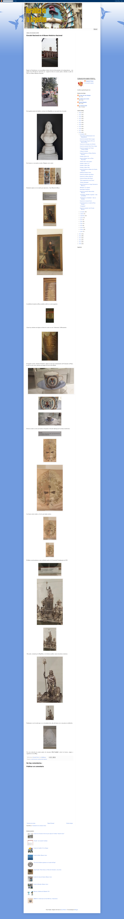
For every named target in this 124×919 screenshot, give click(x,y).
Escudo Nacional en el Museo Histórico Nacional (88, 153)
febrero (81, 229)
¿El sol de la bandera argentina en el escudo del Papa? (45, 862)
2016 (80, 132)
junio (81, 221)
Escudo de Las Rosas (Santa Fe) (86, 176)
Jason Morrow (64, 909)
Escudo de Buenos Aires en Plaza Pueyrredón (86, 159)
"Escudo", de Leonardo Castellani (40, 840)
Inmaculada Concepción (85, 189)
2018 (80, 128)
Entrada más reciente (31, 823)
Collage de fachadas (84, 151)
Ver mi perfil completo (89, 83)
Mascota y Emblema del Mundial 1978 (41, 891)
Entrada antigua (69, 823)
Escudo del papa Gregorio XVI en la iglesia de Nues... (87, 141)
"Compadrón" (83, 206)
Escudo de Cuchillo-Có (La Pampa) (41, 848)
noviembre (82, 211)
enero (81, 231)
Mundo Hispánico (83, 102)
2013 (80, 237)
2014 (80, 235)
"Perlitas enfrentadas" (84, 182)
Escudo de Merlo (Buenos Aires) (40, 855)
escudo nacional (34, 759)
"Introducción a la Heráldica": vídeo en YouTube (88, 198)
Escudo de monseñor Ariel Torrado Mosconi (87, 208)
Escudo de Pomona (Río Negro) (86, 178)
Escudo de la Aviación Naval (86, 201)
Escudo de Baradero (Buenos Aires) (41, 884)
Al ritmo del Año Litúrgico (85, 95)
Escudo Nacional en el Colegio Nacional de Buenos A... (89, 185)
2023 (80, 118)
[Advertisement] (49, 810)
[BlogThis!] (51, 757)
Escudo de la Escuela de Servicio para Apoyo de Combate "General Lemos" (49, 833)
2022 (80, 120)
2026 (80, 112)
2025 (80, 114)
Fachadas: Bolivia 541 (84, 156)
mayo (81, 223)
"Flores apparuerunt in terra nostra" (87, 180)
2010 (80, 243)
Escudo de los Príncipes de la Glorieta (87, 144)
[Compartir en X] (52, 757)
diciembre (82, 134)
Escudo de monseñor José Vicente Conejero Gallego (87, 148)
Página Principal (51, 823)
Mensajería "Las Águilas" (85, 187)
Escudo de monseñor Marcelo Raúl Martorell (87, 192)
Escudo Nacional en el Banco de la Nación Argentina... (88, 170)
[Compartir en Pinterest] (55, 757)
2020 (80, 124)
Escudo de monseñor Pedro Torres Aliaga (88, 146)
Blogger (76, 909)
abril (81, 225)
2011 (80, 241)
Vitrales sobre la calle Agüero (86, 161)
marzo (81, 227)
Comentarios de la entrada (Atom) (39, 825)
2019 (80, 126)
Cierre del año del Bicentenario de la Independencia (87, 136)
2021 (80, 122)
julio (81, 219)
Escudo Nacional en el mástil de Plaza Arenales (87, 203)
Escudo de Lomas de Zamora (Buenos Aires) (43, 877)
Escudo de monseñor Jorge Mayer (87, 174)
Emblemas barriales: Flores (85, 172)
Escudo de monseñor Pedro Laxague (87, 139)
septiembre (82, 215)
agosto (81, 217)
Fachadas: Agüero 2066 (84, 165)
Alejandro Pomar (89, 81)
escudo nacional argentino (42, 759)
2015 (80, 234)
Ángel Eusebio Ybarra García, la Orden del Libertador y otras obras (47, 869)
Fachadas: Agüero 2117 (84, 163)
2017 (80, 130)
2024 (80, 116)
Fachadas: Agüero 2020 (84, 167)
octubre (82, 213)
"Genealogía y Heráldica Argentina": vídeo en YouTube (88, 195)
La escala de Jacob (83, 105)
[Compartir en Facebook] (53, 757)
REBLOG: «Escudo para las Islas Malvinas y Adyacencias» (46, 898)
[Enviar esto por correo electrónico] (49, 757)
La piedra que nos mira (84, 99)
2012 (80, 239)
